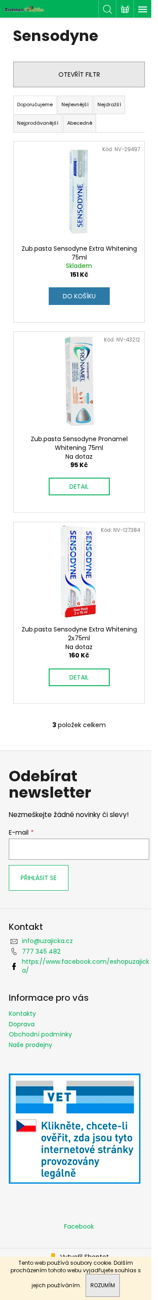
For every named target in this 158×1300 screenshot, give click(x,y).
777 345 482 (41, 951)
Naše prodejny (30, 1044)
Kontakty (22, 1013)
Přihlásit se (39, 877)
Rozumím (102, 1285)
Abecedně (79, 122)
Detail (79, 486)
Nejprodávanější (37, 122)
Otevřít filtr (79, 74)
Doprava (22, 1024)
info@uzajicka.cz (47, 940)
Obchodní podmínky (40, 1034)
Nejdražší (109, 104)
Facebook (79, 1226)
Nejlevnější (75, 104)
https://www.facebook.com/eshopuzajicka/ (85, 965)
